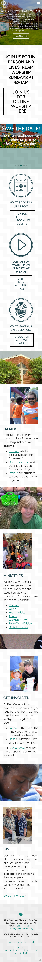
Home (21, 947)
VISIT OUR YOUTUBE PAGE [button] (21, 283)
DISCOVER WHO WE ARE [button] (22, 340)
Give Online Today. (15, 895)
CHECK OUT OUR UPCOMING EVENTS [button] (22, 218)
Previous (3, 146)
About (8, 950)
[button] (21, 101)
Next (39, 146)
